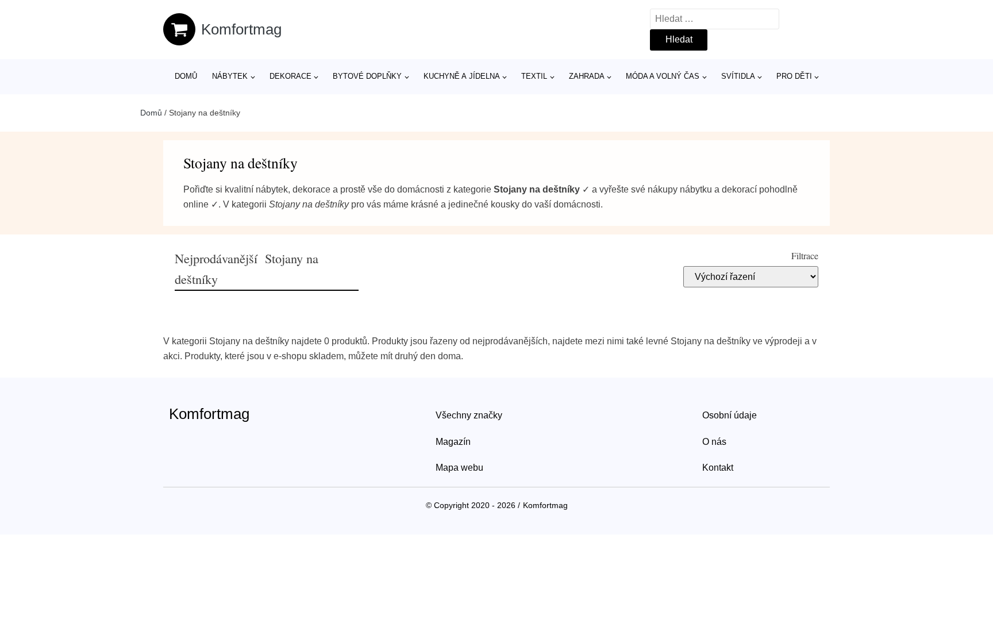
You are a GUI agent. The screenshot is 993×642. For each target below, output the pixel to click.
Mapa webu (459, 467)
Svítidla (738, 76)
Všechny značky (469, 415)
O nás (714, 442)
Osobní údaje (729, 415)
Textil (534, 76)
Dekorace (290, 76)
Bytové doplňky (367, 76)
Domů (186, 76)
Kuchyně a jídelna (462, 76)
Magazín (453, 442)
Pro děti (794, 76)
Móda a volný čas (662, 76)
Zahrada (587, 76)
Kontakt (717, 467)
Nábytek (230, 76)
